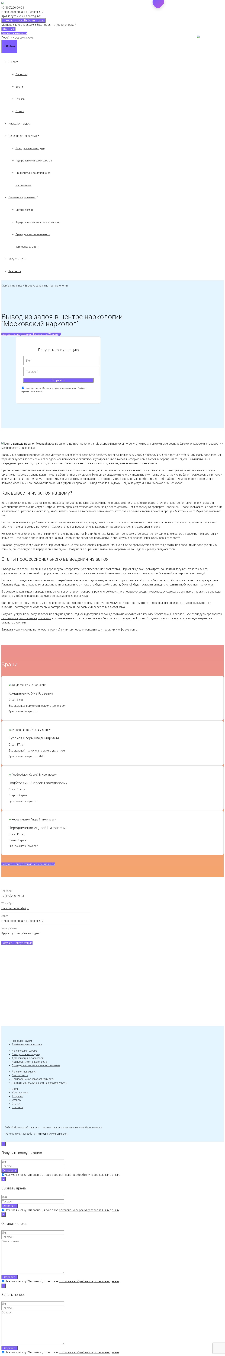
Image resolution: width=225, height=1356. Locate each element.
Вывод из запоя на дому (30, 148)
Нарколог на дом (19, 123)
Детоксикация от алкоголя (27, 1058)
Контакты (14, 271)
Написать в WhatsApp (47, 334)
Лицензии (21, 74)
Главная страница (11, 285)
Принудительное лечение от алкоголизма (36, 1065)
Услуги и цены (17, 259)
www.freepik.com (58, 1133)
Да (5, 29)
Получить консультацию (17, 334)
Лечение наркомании (22, 197)
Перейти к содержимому (17, 37)
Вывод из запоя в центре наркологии (46, 285)
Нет (11, 29)
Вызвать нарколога (14, 33)
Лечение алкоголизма (22, 136)
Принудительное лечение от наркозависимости (39, 1082)
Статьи (19, 111)
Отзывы (20, 99)
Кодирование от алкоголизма (33, 160)
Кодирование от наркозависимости (37, 222)
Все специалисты (44, 864)
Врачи (19, 86)
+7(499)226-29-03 (12, 7)
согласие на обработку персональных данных (89, 1174)
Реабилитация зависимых (27, 1044)
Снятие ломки (24, 209)
